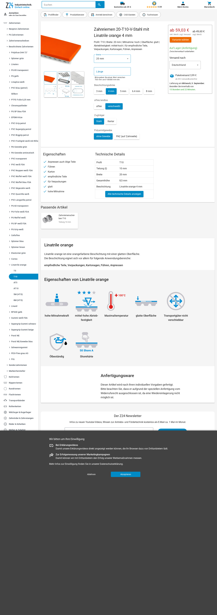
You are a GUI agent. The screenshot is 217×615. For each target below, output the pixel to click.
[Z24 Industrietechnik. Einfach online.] (19, 5)
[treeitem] (22, 197)
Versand (186, 34)
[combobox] (112, 58)
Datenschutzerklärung (111, 463)
